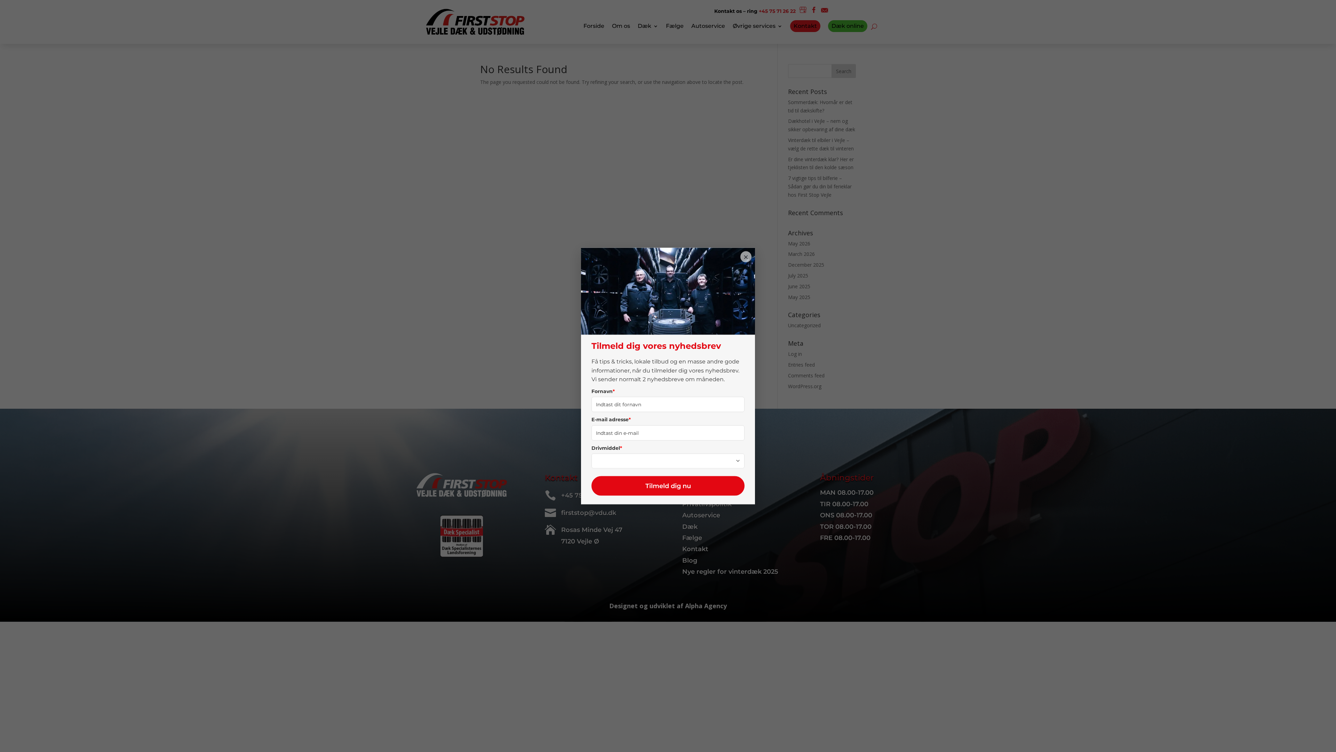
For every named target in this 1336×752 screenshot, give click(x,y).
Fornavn (603, 391)
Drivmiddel (606, 448)
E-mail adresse (611, 419)
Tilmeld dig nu (668, 485)
